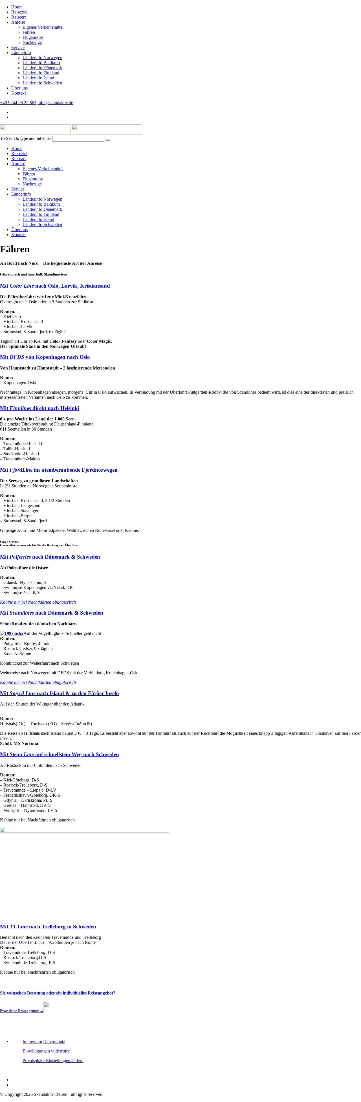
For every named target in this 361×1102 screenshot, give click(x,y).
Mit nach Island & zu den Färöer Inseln (59, 693)
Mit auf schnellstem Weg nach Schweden (59, 754)
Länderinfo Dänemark (42, 67)
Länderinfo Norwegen (42, 57)
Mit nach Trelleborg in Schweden (48, 926)
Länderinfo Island (38, 77)
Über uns (19, 88)
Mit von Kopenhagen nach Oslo (45, 357)
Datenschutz (54, 1041)
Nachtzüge (32, 42)
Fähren (29, 32)
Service (18, 47)
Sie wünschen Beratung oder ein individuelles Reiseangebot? (57, 993)
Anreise (18, 22)
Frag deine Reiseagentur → (21, 1011)
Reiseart (18, 17)
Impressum (32, 1041)
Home (16, 7)
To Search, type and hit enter (25, 138)
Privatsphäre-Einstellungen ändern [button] (53, 1060)
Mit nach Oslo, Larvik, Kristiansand (55, 286)
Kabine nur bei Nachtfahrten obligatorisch (38, 602)
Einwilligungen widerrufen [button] (47, 1051)
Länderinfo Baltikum (41, 62)
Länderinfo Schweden (42, 82)
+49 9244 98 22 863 (18, 102)
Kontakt (18, 93)
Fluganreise (33, 37)
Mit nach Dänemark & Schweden (50, 557)
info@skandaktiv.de (55, 102)
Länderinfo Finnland (41, 72)
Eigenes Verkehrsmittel (43, 27)
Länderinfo (21, 52)
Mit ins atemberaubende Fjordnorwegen (59, 470)
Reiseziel (19, 12)
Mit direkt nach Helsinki (39, 408)
